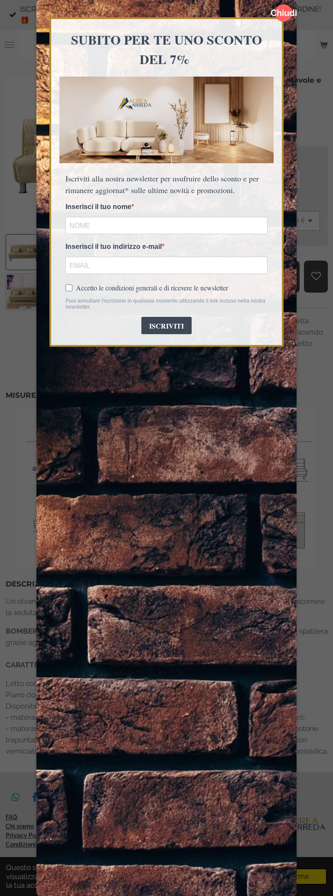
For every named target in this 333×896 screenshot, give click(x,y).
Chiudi (283, 13)
